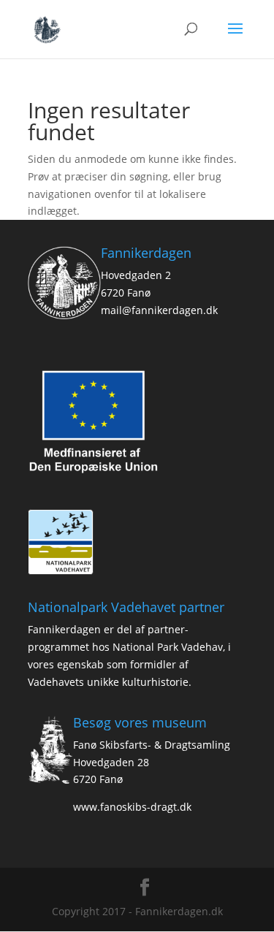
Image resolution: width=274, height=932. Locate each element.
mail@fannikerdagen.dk (159, 310)
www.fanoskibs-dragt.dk (132, 807)
